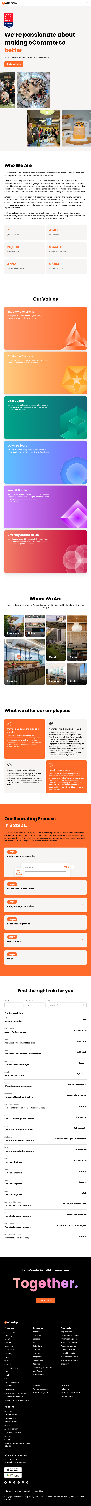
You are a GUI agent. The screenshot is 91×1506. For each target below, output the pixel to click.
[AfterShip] (10, 3)
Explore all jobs (14, 64)
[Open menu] (87, 3)
